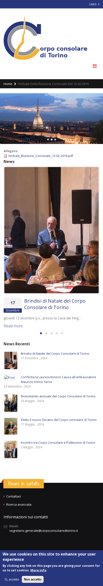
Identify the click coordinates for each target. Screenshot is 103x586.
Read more (13, 326)
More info (38, 570)
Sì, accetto (12, 579)
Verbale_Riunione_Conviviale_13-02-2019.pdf (40, 156)
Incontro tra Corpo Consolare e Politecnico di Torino (58, 442)
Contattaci (13, 496)
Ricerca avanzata (18, 504)
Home (8, 84)
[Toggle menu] (94, 66)
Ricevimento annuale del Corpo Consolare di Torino (58, 396)
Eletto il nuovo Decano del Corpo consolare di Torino (59, 420)
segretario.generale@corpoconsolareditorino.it (43, 530)
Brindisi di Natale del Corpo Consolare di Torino (55, 304)
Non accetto (32, 579)
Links (93, 4)
